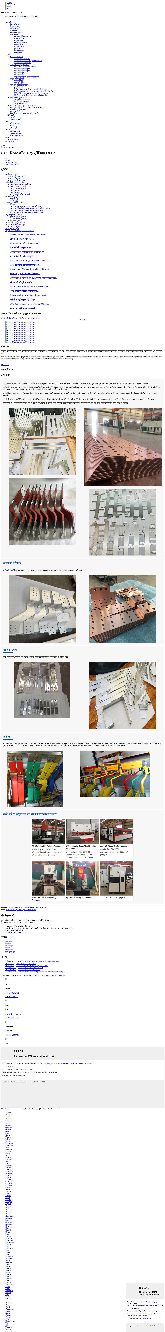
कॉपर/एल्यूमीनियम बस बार (22, 36)
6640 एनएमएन (19, 73)
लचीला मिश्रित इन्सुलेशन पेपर (19, 65)
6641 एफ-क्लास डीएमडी (22, 69)
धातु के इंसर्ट (18, 53)
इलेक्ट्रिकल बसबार (16, 133)
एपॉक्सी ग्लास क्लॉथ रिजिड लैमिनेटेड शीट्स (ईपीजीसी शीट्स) (26, 908)
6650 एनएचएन (19, 75)
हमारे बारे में (8, 22)
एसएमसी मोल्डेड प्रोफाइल (22, 99)
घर (6, 20)
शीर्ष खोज (62, 976)
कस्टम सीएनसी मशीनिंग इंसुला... (22, 256)
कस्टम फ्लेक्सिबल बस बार (22, 63)
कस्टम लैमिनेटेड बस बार (22, 59)
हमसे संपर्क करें (10, 142)
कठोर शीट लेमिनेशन (20, 42)
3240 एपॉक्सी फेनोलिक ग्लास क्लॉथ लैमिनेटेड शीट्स (31, 95)
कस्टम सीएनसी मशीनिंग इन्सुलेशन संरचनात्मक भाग (26, 107)
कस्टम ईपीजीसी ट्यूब (16, 111)
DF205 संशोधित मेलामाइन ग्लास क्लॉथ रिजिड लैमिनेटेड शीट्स (34, 91)
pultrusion (17, 49)
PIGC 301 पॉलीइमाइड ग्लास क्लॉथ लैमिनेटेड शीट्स (31, 93)
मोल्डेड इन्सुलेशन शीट (17, 79)
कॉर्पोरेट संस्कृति (15, 28)
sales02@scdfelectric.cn (13, 1014)
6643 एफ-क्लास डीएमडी (22, 71)
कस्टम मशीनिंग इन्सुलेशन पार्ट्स (15, 225)
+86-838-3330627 (11, 997)
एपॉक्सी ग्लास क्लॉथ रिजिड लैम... (22, 239)
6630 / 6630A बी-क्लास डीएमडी (25, 67)
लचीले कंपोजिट (19, 38)
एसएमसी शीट (18, 81)
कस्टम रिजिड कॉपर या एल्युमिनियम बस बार (28, 61)
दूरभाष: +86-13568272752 (14, 930)
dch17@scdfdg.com (12, 1018)
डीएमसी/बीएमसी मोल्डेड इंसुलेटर (20, 109)
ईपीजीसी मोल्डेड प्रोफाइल (22, 101)
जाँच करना (47, 920)
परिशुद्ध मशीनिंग (19, 51)
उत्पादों (7, 55)
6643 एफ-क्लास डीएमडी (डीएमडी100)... (25, 265)
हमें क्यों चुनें (13, 127)
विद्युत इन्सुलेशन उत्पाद (17, 135)
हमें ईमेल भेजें (5, 365)
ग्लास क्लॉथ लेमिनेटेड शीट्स (19, 85)
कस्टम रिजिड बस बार (12, 164)
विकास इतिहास (15, 26)
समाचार (7, 138)
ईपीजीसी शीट (18, 87)
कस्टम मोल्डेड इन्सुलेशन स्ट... (21, 247)
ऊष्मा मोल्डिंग (18, 44)
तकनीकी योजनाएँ (15, 119)
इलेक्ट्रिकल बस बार (16, 57)
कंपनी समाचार (14, 140)
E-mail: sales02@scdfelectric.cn (16, 932)
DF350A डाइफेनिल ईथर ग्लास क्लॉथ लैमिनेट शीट (30, 89)
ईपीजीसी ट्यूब (18, 40)
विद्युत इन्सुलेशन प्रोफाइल (18, 97)
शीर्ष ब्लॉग (55, 976)
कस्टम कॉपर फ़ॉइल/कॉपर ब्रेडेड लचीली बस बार (21, 910)
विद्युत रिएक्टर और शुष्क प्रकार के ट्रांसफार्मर (24, 113)
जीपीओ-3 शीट (18, 83)
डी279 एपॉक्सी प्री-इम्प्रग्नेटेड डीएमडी (26, 77)
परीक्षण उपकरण (15, 123)
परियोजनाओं (9, 950)
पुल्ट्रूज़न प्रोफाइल (20, 103)
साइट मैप (47, 976)
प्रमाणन (12, 125)
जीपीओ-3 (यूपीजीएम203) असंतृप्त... (23, 299)
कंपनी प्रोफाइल (15, 24)
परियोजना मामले (15, 131)
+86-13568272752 (12, 993)
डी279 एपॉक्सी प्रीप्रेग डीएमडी (20, 194)
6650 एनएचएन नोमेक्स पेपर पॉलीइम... (24, 291)
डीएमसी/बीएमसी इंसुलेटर (13, 227)
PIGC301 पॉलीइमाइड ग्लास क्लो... (23, 308)
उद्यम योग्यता (14, 30)
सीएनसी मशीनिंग (19, 47)
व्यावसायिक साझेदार (16, 32)
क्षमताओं (12, 117)
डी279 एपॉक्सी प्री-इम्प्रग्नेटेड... (22, 282)
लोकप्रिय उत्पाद (38, 976)
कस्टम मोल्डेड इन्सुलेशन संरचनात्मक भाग (23, 105)
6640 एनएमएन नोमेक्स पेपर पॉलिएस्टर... (25, 273)
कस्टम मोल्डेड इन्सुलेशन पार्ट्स (15, 223)
